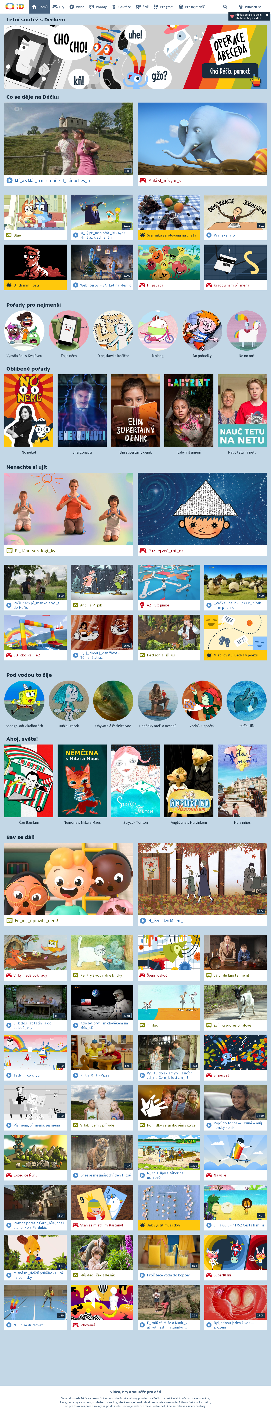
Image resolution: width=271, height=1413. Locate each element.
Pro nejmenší (195, 7)
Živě (145, 7)
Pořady (101, 7)
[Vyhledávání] (225, 7)
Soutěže (124, 7)
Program (167, 7)
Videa (80, 7)
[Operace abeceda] (135, 57)
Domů (43, 7)
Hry (61, 7)
